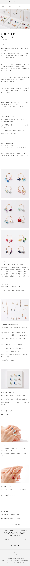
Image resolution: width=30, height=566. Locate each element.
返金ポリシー (20, 560)
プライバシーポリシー (11, 560)
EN (16, 554)
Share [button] (4, 44)
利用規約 (26, 560)
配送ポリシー (9, 562)
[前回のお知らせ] (3, 2)
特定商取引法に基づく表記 (19, 562)
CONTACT (14, 155)
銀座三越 (7, 125)
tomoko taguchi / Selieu (14, 558)
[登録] (25, 539)
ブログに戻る (16, 524)
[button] (3, 6)
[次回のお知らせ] (27, 2)
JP (13, 554)
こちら (6, 518)
